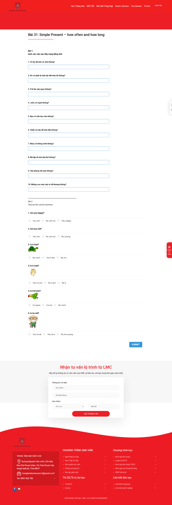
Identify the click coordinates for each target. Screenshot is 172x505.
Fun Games (136, 6)
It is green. (37, 305)
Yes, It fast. (50, 258)
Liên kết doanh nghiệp (123, 488)
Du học (67, 488)
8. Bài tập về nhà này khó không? (42, 157)
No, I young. (66, 237)
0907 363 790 (27, 478)
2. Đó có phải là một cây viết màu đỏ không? (46, 76)
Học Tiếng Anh (77, 6)
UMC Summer (121, 472)
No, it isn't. (37, 258)
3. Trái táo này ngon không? (39, 89)
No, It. (64, 283)
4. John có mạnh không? (38, 103)
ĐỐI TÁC (90, 6)
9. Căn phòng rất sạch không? (40, 171)
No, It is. (64, 258)
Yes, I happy (66, 221)
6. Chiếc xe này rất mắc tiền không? (43, 130)
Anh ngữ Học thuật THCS (125, 464)
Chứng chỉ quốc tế (72, 468)
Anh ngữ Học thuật (122, 457)
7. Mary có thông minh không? (41, 144)
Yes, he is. (51, 334)
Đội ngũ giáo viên (71, 472)
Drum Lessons (122, 6)
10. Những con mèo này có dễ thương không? (47, 184)
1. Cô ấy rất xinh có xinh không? (41, 62)
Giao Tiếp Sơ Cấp (71, 461)
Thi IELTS (68, 484)
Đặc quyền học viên (72, 464)
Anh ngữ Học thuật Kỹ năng (126, 468)
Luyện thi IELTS (121, 461)
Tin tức (147, 6)
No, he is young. (67, 334)
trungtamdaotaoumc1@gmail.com (38, 473)
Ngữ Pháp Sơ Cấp (72, 457)
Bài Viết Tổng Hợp (105, 6)
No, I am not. (51, 221)
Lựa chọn (56, 401)
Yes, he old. (37, 334)
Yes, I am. (36, 221)
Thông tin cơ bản (59, 382)
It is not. (50, 305)
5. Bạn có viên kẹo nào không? (41, 116)
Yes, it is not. (38, 283)
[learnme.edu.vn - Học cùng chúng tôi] (18, 6)
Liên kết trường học (122, 484)
